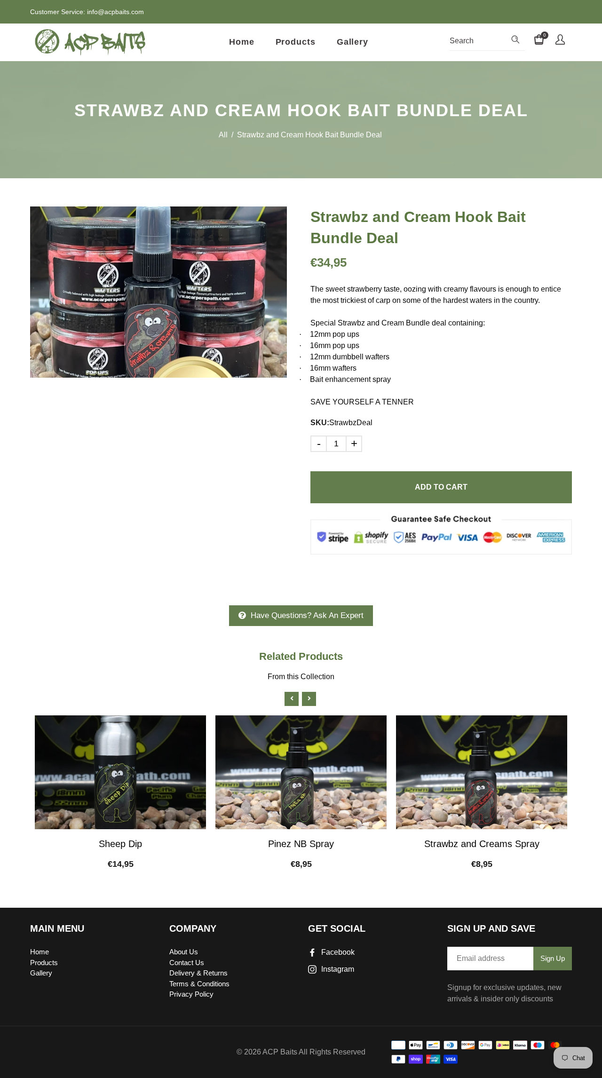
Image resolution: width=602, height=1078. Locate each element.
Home (241, 42)
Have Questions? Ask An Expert (307, 615)
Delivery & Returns (198, 973)
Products (296, 42)
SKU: (319, 423)
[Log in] (560, 41)
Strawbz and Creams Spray (481, 844)
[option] (158, 292)
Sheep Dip (120, 844)
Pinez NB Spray (301, 844)
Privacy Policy (191, 994)
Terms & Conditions (199, 984)
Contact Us (186, 963)
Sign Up (552, 958)
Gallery (352, 42)
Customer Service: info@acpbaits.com (87, 12)
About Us (183, 952)
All (223, 135)
